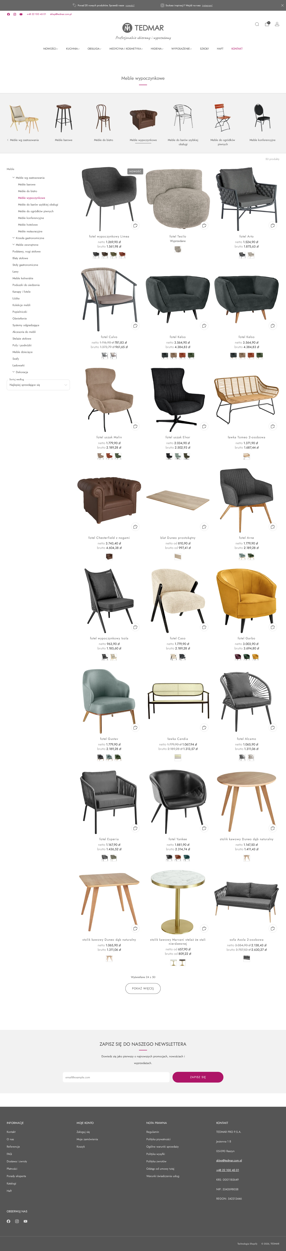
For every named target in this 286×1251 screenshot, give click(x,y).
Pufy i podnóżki (22, 345)
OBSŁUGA (93, 49)
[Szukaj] (257, 24)
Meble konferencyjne (31, 218)
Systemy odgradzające (26, 325)
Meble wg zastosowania (30, 178)
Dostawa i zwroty (17, 1161)
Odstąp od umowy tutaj (160, 1169)
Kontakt (11, 1132)
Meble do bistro (27, 191)
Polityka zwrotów (156, 1161)
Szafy (16, 359)
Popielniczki (20, 312)
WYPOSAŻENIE (180, 49)
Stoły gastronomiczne (25, 265)
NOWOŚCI (49, 49)
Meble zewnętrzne (27, 245)
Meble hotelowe (28, 224)
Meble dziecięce (23, 352)
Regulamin (152, 1132)
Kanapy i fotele (22, 292)
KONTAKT (237, 49)
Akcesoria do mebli (24, 332)
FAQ (9, 1154)
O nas (10, 1139)
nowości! (130, 5)
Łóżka (16, 298)
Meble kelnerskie (23, 278)
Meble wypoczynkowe (31, 198)
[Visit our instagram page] (15, 14)
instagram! (207, 5)
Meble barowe (27, 184)
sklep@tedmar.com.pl (61, 14)
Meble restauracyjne (30, 231)
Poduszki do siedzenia (26, 285)
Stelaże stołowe (22, 338)
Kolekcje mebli (21, 305)
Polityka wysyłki (155, 1154)
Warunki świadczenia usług (162, 1176)
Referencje (13, 1146)
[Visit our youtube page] (21, 14)
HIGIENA (156, 49)
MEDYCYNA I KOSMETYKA (125, 49)
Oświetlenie (20, 318)
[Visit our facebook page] (8, 14)
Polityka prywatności (158, 1139)
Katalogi (11, 1183)
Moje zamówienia (87, 1139)
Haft (9, 1191)
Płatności (12, 1169)
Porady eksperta (16, 1176)
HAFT (220, 49)
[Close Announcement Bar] (282, 5)
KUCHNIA (72, 49)
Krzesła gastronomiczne (30, 238)
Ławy (16, 271)
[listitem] (104, 5)
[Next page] (278, 118)
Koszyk (81, 1146)
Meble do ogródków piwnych (36, 211)
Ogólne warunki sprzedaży (162, 1146)
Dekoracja (22, 372)
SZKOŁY (204, 49)
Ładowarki (19, 365)
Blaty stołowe (20, 258)
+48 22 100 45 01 (36, 14)
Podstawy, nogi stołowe (27, 251)
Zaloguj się (83, 1132)
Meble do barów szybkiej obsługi (38, 204)
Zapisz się (198, 1077)
